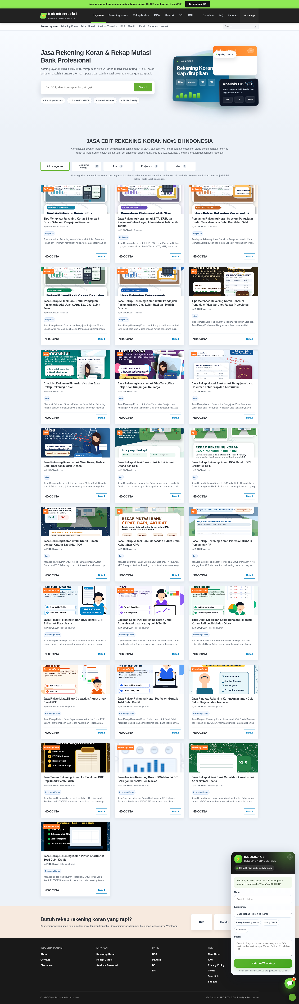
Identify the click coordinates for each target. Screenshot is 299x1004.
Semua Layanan (49, 26)
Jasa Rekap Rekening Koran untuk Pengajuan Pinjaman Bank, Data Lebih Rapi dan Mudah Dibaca (147, 305)
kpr (117, 166)
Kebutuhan (240, 907)
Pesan (237, 936)
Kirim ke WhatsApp (263, 963)
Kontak (164, 26)
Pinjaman (149, 166)
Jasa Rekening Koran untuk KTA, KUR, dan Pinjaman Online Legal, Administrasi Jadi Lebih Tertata (148, 222)
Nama (237, 892)
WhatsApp (249, 15)
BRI (181, 15)
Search (143, 87)
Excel (142, 26)
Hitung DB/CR (271, 922)
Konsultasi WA (197, 4)
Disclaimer (46, 965)
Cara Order (208, 15)
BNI (190, 15)
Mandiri (169, 15)
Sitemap (213, 981)
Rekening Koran (118, 15)
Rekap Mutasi (141, 15)
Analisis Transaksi (107, 26)
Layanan (98, 15)
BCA (157, 15)
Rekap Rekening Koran (247, 922)
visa (180, 166)
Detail (101, 256)
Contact (45, 959)
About (44, 954)
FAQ (221, 15)
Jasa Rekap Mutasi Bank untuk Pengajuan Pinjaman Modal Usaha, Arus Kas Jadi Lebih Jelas (72, 305)
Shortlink (233, 15)
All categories (55, 166)
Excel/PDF (241, 930)
